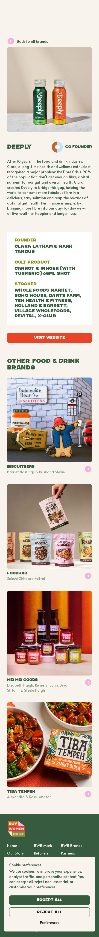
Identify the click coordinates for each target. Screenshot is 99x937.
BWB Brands (71, 845)
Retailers (41, 852)
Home (12, 845)
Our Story (15, 852)
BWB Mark (43, 845)
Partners (68, 852)
